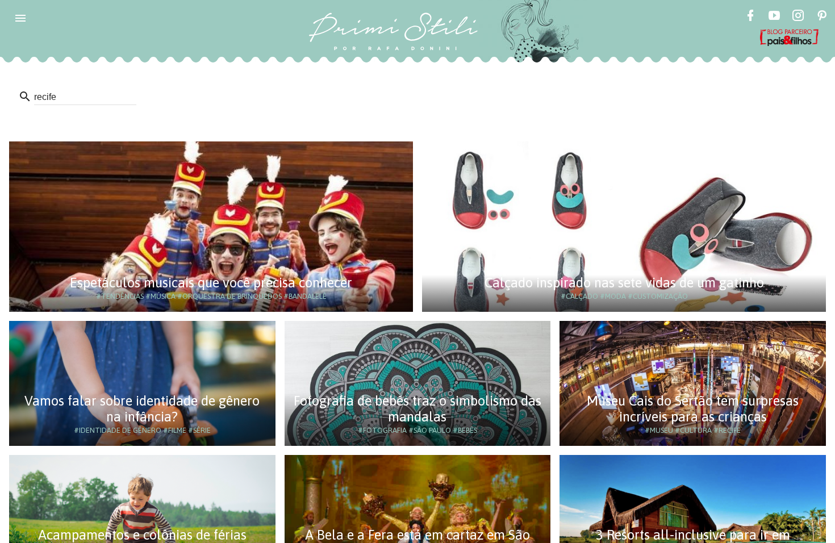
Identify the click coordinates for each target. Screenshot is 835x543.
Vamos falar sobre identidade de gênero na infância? (142, 408)
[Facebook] (750, 17)
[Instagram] (798, 17)
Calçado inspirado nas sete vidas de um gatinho (624, 282)
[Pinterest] (822, 17)
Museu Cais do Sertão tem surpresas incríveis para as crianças (693, 408)
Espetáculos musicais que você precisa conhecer (211, 282)
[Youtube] (774, 17)
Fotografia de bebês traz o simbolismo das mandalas (417, 408)
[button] (20, 18)
